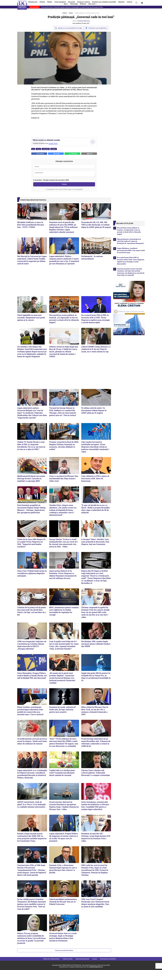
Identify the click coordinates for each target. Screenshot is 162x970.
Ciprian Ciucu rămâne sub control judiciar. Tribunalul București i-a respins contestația (95, 772)
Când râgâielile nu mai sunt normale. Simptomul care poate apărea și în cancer (31, 317)
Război (49, 2)
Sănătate (121, 2)
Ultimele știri (32, 2)
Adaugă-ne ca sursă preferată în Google (70, 28)
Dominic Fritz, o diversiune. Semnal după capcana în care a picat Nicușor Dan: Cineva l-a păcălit (63, 869)
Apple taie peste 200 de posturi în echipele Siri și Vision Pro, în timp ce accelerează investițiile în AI (96, 677)
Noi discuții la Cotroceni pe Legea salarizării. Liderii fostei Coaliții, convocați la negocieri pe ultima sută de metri (32, 260)
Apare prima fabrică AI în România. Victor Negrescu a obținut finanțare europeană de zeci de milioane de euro (62, 574)
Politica (71, 13)
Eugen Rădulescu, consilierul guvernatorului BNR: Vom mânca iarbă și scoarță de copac (131, 250)
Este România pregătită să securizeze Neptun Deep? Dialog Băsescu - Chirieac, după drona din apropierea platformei (31, 509)
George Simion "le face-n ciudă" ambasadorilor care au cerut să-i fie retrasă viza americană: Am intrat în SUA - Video (63, 543)
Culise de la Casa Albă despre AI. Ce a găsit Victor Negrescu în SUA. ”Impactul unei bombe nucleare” (31, 543)
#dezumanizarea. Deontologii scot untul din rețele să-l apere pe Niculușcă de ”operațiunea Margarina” (130, 241)
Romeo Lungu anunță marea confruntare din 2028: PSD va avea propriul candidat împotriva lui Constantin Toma (31, 837)
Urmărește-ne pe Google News (97, 28)
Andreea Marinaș (83, 21)
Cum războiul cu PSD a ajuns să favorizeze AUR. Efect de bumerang (95, 478)
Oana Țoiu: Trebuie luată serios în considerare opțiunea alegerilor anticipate (32, 573)
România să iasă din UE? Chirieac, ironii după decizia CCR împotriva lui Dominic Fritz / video (95, 837)
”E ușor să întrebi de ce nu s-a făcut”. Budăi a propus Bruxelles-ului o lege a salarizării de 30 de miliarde (95, 509)
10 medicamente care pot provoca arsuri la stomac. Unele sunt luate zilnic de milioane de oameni (32, 741)
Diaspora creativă (83, 2)
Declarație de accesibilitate (108, 959)
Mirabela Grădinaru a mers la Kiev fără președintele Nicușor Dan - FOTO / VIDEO (30, 224)
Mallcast (83, 4)
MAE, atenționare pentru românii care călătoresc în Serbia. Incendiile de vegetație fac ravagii (64, 611)
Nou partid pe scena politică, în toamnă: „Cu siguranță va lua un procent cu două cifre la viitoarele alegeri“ (64, 319)
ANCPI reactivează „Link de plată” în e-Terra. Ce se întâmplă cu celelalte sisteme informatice (31, 804)
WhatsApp (74, 153)
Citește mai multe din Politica (64, 950)
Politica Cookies (67, 959)
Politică (42, 2)
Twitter (57, 153)
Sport (66, 4)
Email (90, 153)
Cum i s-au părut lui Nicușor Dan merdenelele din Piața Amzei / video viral (63, 478)
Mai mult (92, 4)
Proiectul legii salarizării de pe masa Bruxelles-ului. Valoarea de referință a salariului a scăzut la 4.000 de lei (95, 742)
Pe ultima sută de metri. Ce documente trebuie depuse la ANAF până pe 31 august (93, 410)
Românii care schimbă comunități (104, 2)
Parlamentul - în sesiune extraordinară (92, 257)
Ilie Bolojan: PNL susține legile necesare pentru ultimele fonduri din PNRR (95, 643)
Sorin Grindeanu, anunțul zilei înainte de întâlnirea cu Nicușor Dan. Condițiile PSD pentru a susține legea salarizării (95, 805)
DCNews (22, 5)
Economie (71, 2)
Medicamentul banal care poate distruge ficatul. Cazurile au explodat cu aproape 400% (31, 478)
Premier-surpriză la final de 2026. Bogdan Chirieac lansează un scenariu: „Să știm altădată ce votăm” (64, 445)
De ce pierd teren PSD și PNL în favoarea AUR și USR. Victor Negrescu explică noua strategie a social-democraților (95, 319)
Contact (94, 959)
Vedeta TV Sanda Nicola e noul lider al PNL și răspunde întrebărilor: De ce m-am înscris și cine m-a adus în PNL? (31, 445)
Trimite (64, 184)
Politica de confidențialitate (51, 959)
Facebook (41, 153)
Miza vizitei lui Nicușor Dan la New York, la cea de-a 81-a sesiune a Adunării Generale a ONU (94, 711)
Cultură (129, 2)
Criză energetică (60, 2)
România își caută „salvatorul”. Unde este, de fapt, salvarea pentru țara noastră (62, 709)
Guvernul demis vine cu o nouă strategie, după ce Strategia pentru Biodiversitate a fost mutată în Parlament (62, 937)
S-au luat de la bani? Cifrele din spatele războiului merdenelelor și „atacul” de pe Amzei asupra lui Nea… (72, 7)
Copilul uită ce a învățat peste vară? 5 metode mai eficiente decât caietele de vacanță (62, 772)
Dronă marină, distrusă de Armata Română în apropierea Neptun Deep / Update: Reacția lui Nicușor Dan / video (64, 805)
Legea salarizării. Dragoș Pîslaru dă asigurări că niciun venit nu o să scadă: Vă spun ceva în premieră (63, 837)
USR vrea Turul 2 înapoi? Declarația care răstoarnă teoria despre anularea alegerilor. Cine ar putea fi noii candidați (95, 903)
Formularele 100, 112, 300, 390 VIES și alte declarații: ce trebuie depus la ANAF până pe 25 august (96, 224)
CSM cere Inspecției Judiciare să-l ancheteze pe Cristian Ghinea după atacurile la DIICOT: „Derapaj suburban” (32, 645)
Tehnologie (74, 4)
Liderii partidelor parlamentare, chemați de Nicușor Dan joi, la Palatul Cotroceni (63, 901)
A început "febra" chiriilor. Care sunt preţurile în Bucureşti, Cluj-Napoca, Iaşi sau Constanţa (95, 541)
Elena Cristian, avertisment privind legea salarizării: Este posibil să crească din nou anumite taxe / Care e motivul (30, 711)
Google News (53, 143)
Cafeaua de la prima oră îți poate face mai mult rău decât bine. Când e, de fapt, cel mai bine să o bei (31, 611)
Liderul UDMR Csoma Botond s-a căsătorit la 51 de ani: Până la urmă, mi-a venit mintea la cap (95, 349)
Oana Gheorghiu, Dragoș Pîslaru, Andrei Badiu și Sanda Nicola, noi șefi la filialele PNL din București (32, 675)
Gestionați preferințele (82, 959)
